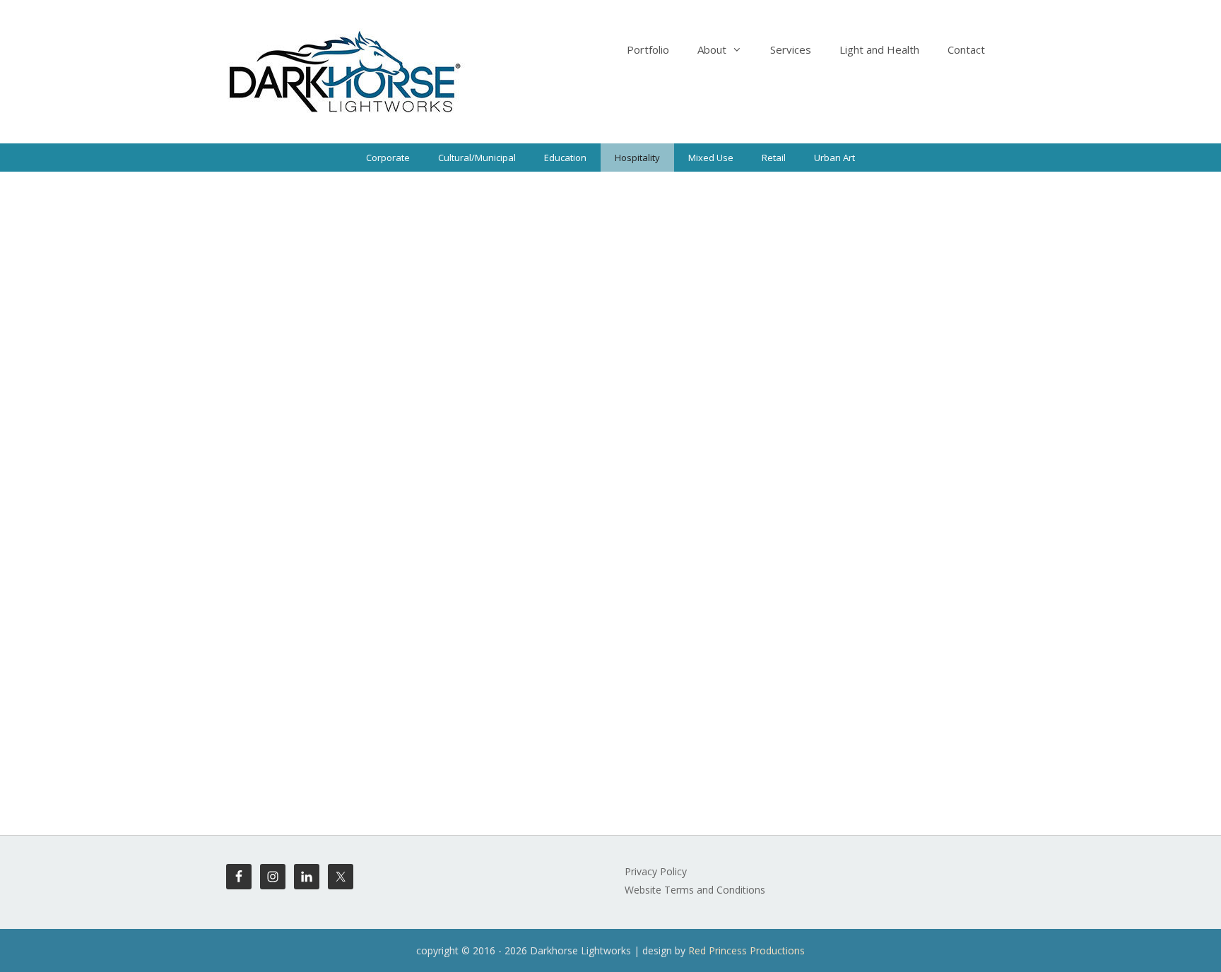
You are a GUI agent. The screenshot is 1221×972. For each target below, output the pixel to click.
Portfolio (648, 49)
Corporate (388, 157)
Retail (774, 157)
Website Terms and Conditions (695, 889)
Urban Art (834, 157)
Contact (966, 49)
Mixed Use (710, 157)
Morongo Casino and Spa (704, 223)
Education (565, 157)
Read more (565, 556)
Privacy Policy (656, 871)
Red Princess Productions (746, 950)
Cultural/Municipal (477, 157)
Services (790, 49)
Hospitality (637, 157)
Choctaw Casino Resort (328, 223)
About (711, 49)
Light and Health (879, 49)
